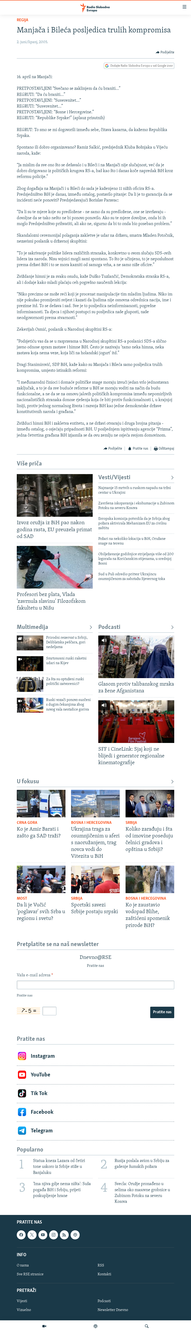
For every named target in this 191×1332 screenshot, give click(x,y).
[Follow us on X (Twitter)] (31, 1234)
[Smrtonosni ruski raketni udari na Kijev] (30, 663)
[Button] (165, 52)
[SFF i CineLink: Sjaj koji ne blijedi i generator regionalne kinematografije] (136, 721)
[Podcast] (95, 1326)
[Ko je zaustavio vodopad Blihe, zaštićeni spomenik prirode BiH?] (150, 879)
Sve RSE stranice (30, 1274)
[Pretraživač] (147, 1326)
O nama (23, 1265)
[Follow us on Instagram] (53, 1234)
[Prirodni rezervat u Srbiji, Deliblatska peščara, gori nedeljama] (30, 642)
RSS (101, 1265)
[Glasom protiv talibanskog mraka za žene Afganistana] (136, 656)
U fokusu (28, 782)
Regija (22, 20)
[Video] (44, 1326)
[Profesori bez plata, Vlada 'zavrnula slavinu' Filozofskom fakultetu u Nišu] (55, 567)
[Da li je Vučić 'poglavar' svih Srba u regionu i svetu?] (41, 879)
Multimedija (32, 627)
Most (22, 899)
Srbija (131, 823)
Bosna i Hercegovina (91, 823)
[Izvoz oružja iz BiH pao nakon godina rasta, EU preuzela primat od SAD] (55, 495)
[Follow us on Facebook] (21, 1234)
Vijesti (22, 1301)
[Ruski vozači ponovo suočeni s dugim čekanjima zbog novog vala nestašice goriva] (30, 705)
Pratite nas (162, 1012)
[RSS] (64, 1234)
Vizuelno (24, 1310)
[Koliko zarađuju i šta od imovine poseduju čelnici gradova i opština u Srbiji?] (150, 803)
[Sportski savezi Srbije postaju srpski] (95, 879)
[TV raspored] (75, 1234)
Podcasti (109, 627)
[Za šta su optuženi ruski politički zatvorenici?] (30, 684)
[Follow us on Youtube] (42, 1234)
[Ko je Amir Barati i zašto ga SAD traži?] (41, 803)
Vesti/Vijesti (114, 478)
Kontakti (104, 1274)
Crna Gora (27, 823)
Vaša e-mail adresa (35, 975)
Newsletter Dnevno (113, 1310)
